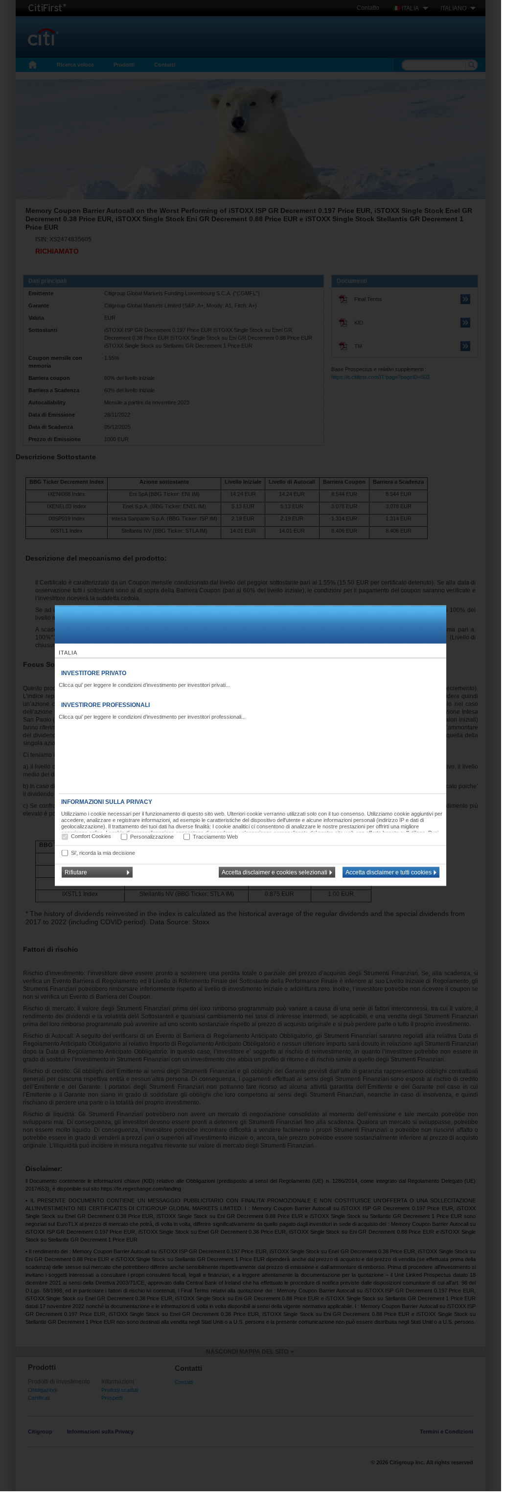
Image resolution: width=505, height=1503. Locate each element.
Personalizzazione (152, 836)
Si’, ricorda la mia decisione (103, 852)
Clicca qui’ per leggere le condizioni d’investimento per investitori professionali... (152, 717)
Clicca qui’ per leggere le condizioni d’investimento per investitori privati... (144, 685)
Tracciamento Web (215, 836)
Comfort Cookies (91, 836)
